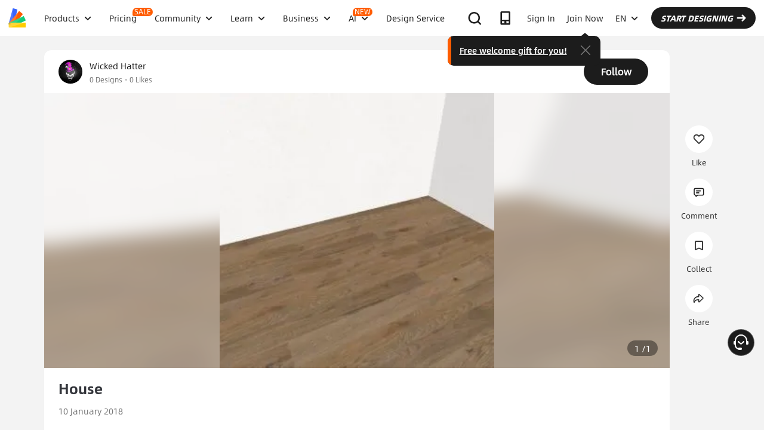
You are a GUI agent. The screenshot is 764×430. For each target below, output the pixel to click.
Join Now (585, 17)
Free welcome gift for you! (513, 50)
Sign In (541, 17)
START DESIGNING (697, 17)
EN (620, 17)
